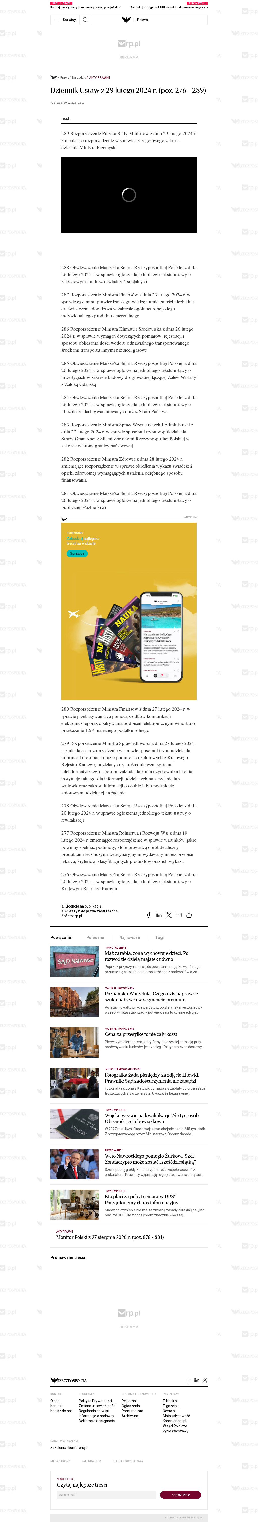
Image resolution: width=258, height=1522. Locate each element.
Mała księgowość (176, 1416)
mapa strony (60, 1461)
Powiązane (60, 937)
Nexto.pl (169, 1411)
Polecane (95, 937)
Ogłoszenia (131, 1406)
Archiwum (130, 1416)
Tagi (159, 937)
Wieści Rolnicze (175, 1426)
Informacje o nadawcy (96, 1416)
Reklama (129, 1401)
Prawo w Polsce (115, 1110)
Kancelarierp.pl (174, 1421)
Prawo (142, 19)
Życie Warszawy (175, 1431)
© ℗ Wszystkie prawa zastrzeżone (89, 911)
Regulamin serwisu (94, 1411)
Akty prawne (99, 77)
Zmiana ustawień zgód (97, 1406)
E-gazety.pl (171, 1406)
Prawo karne (113, 1150)
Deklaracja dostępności (97, 1421)
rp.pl (65, 118)
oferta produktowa (128, 1461)
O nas (54, 1401)
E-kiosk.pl (170, 1401)
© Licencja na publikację (81, 906)
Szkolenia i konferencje (68, 1448)
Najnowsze (129, 937)
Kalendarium (91, 1461)
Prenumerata (132, 1411)
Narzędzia (79, 77)
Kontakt (56, 1406)
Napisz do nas (61, 1411)
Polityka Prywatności (95, 1401)
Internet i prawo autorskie (123, 1069)
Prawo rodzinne (115, 947)
